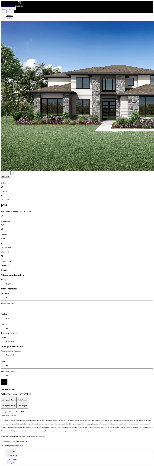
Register (10, 11)
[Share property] (13, 173)
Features (9, 18)
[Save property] (8, 173)
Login (4, 11)
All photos (5, 176)
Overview (9, 16)
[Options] (3, 173)
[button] (77, 96)
